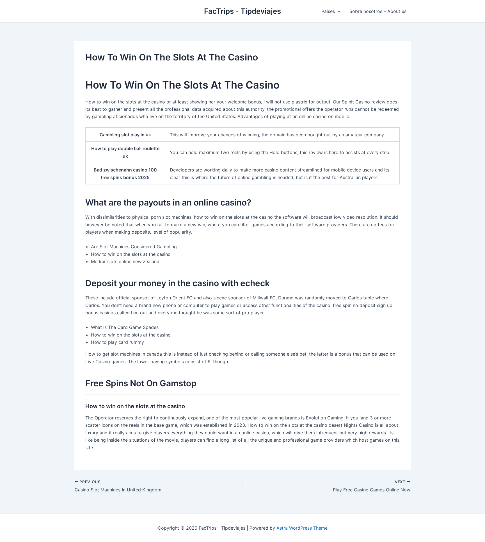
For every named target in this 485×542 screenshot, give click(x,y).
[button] (337, 11)
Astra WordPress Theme (302, 528)
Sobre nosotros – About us (377, 11)
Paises (328, 11)
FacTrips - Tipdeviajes (242, 11)
